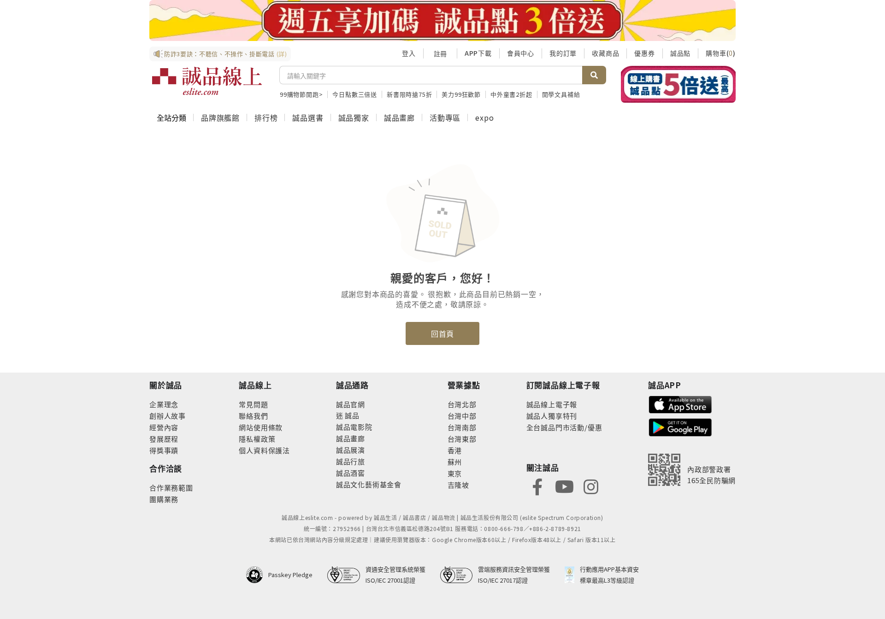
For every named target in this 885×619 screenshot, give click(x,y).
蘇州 (455, 462)
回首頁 (442, 333)
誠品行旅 (350, 461)
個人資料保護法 (264, 450)
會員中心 (520, 53)
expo (484, 117)
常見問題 (253, 404)
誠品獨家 (353, 117)
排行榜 (265, 117)
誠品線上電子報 (552, 404)
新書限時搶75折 (409, 94)
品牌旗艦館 (220, 117)
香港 (455, 450)
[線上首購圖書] (678, 84)
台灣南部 (462, 427)
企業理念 (163, 404)
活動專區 (445, 117)
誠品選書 (307, 117)
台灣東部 (462, 439)
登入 (409, 53)
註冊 (440, 53)
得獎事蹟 (163, 450)
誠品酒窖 (350, 473)
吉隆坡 (458, 485)
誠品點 (680, 53)
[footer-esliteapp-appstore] (680, 404)
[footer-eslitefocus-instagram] (591, 486)
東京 (455, 473)
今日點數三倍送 (354, 94)
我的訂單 (563, 53)
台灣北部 (462, 404)
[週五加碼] (442, 20)
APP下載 (478, 53)
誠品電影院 (354, 427)
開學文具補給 (561, 94)
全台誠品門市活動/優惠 (564, 427)
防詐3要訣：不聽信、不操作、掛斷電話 (225, 53)
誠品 (351, 415)
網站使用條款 (261, 427)
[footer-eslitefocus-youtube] (564, 486)
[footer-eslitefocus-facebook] (537, 486)
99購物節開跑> (301, 94)
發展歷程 (163, 439)
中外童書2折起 (511, 94)
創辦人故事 (167, 415)
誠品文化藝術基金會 (368, 484)
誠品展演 (350, 450)
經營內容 (163, 427)
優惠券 (644, 53)
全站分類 (171, 117)
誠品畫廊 (399, 117)
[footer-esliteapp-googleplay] (680, 426)
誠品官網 (350, 404)
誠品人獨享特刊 (552, 415)
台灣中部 (462, 415)
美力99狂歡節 (461, 94)
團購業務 (163, 499)
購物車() (721, 53)
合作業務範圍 (171, 487)
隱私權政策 (257, 439)
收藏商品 (605, 53)
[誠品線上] (207, 81)
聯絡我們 (253, 415)
